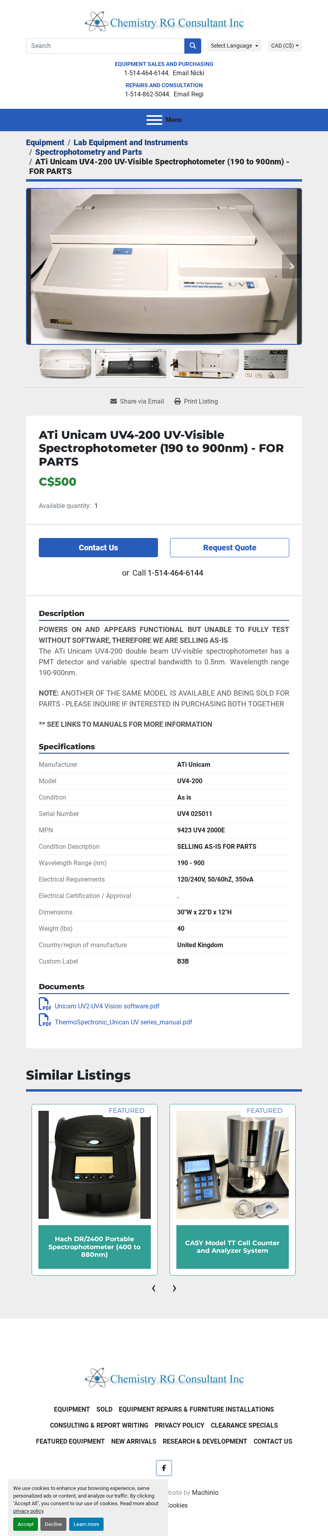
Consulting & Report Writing (99, 1425)
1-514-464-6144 (146, 73)
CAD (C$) (282, 45)
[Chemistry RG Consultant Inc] (164, 1376)
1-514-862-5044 (147, 94)
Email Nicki (188, 73)
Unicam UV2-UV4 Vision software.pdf (107, 1006)
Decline (53, 1524)
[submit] (192, 46)
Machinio (205, 1492)
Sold (104, 1409)
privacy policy (28, 1511)
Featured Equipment (70, 1441)
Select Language (231, 45)
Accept (26, 1524)
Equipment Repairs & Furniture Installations (196, 1409)
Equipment (72, 1409)
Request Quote (229, 547)
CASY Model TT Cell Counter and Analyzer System (94, 1246)
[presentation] (153, 1288)
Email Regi (189, 94)
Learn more (86, 1524)
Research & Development (205, 1441)
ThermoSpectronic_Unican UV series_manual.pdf (123, 1022)
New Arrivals (133, 1441)
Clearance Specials (244, 1425)
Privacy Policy (179, 1425)
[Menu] (154, 120)
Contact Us (98, 547)
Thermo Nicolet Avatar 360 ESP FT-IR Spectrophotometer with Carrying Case (233, 1247)
